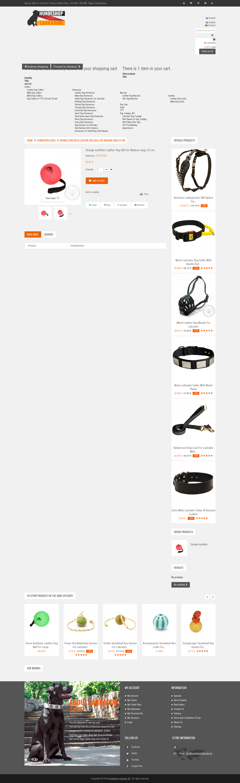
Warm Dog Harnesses (84, 119)
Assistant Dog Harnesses (85, 110)
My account (132, 688)
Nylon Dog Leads (177, 101)
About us (178, 722)
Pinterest (140, 205)
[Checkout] (205, 3)
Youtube (135, 759)
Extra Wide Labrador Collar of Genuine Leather (193, 512)
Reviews (48, 234)
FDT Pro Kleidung (129, 125)
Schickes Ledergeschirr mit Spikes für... (193, 199)
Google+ (123, 205)
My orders (132, 700)
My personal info (135, 713)
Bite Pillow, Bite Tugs (131, 122)
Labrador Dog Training (132, 116)
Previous (36, 213)
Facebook (135, 746)
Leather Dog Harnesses (85, 92)
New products (180, 700)
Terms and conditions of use (187, 717)
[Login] (212, 3)
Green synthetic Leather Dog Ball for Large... (41, 645)
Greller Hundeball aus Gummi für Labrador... (120, 645)
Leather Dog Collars (35, 89)
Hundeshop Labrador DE (119, 778)
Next (70, 213)
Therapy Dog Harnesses (85, 107)
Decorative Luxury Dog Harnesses (89, 116)
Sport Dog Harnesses (84, 113)
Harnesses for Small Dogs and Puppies (91, 130)
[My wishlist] (191, 3)
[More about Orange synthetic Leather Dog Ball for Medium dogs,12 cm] (179, 548)
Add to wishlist (92, 192)
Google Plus (136, 766)
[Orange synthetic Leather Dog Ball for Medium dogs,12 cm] (45, 213)
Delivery (177, 713)
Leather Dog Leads (178, 98)
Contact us (179, 709)
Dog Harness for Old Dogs (86, 125)
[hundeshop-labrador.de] (54, 18)
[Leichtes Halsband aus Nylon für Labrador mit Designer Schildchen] (193, 358)
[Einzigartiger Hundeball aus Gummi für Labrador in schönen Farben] (198, 620)
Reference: (90, 155)
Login (129, 722)
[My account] (184, 3)
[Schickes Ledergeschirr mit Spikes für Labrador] (193, 170)
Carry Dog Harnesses (84, 122)
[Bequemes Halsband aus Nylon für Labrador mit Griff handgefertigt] (193, 233)
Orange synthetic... (200, 544)
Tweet (94, 205)
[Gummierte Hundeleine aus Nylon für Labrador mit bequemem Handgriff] (193, 420)
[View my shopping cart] (214, 39)
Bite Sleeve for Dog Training (134, 119)
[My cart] (198, 3)
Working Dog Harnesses (85, 101)
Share (107, 205)
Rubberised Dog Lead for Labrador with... (194, 449)
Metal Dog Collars (34, 95)
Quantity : (90, 169)
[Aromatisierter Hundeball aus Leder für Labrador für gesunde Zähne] (159, 620)
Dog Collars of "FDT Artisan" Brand (42, 98)
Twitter (134, 753)
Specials (177, 695)
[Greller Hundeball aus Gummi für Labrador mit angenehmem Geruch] (120, 620)
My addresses (133, 709)
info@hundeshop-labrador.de (199, 753)
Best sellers (179, 704)
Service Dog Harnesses (84, 104)
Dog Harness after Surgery (86, 127)
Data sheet (33, 234)
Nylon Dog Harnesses (84, 95)
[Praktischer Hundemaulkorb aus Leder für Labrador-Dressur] (193, 295)
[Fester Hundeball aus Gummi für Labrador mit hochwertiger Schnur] (81, 620)
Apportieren (127, 127)
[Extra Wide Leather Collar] (193, 483)
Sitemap (177, 726)
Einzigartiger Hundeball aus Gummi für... (198, 645)
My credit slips (134, 704)
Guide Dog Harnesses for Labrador (90, 98)
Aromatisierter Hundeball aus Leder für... (159, 645)
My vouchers (133, 717)
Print (146, 194)
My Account (132, 695)
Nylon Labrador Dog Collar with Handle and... (193, 262)
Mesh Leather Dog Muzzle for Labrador (193, 324)
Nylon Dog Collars (34, 92)
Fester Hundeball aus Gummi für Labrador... (80, 645)
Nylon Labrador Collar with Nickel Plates (193, 387)
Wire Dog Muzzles (130, 98)
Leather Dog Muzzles (131, 95)
